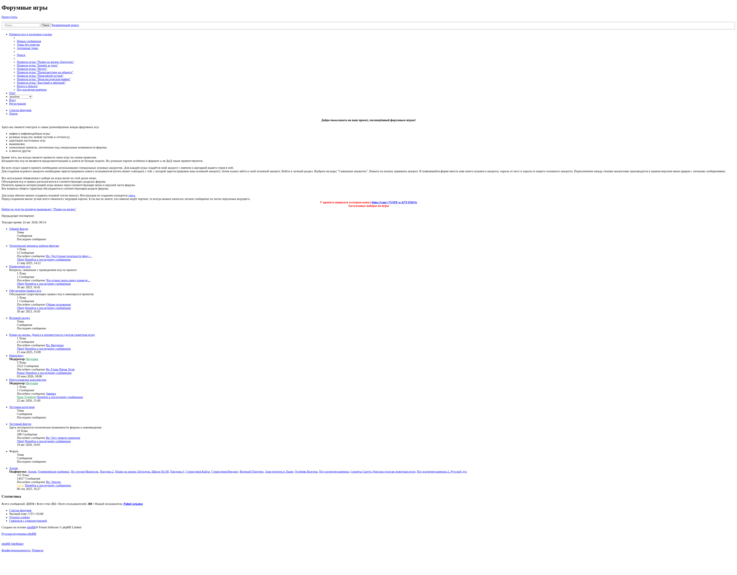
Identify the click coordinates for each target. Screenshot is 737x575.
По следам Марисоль (84, 471)
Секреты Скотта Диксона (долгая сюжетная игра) (382, 471)
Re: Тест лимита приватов (63, 437)
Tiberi (20, 259)
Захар (20, 485)
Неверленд (16, 355)
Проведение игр (20, 266)
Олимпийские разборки (53, 471)
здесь (131, 195)
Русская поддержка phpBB (19, 533)
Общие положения (58, 304)
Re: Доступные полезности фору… (69, 256)
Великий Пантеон (252, 471)
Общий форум (18, 228)
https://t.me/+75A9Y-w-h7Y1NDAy (394, 202)
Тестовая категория (22, 407)
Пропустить (9, 17)
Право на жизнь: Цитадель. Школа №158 (142, 471)
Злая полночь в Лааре (279, 471)
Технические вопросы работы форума (34, 245)
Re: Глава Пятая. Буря (60, 369)
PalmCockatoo (133, 503)
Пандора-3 (177, 471)
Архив (13, 468)
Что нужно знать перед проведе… (68, 280)
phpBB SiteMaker (13, 543)
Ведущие (32, 359)
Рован (21, 372)
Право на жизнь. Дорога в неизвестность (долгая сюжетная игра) (52, 334)
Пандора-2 (107, 471)
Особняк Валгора (306, 471)
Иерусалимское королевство (27, 379)
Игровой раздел (19, 318)
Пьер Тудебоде (26, 397)
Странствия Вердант (224, 471)
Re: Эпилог (53, 482)
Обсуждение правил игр (25, 290)
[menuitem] (29, 41)
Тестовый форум (20, 424)
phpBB (31, 527)
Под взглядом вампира (334, 471)
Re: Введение (55, 345)
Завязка (51, 393)
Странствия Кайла (198, 471)
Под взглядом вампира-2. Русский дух (442, 471)
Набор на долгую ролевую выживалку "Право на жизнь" (39, 209)
